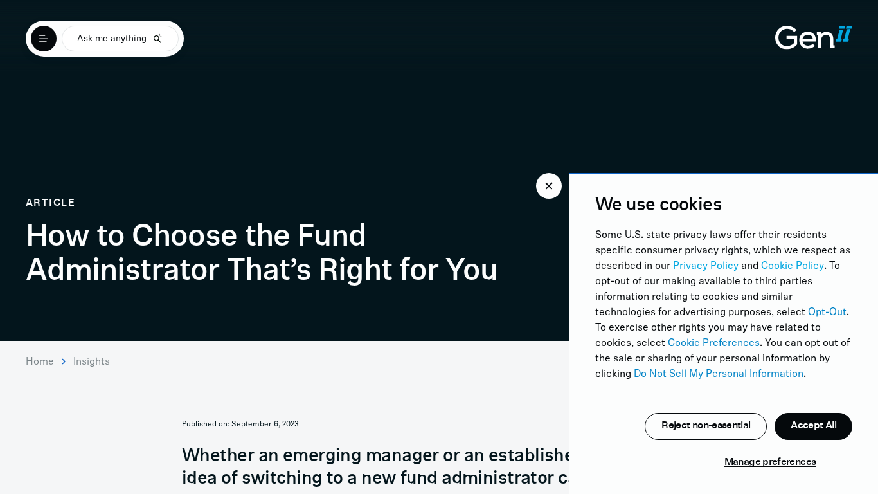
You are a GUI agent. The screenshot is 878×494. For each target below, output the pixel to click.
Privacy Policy (706, 266)
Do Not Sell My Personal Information (718, 374)
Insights (91, 362)
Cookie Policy (792, 266)
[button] (549, 186)
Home (40, 362)
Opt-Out (827, 312)
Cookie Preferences (714, 343)
